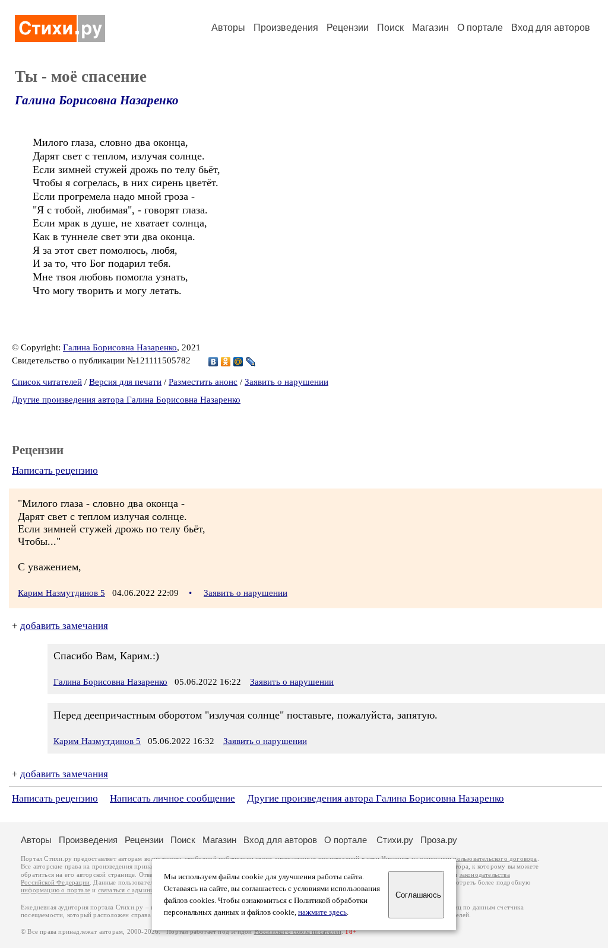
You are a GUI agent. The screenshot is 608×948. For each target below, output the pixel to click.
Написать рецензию (55, 470)
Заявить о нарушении (286, 382)
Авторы (228, 28)
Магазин (430, 28)
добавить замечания (64, 625)
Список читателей (47, 382)
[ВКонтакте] (213, 361)
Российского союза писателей (297, 931)
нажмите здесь (322, 912)
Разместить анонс (203, 382)
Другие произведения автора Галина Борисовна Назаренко (126, 399)
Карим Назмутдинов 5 (61, 593)
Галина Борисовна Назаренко (97, 100)
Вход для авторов (550, 28)
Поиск (390, 28)
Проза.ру (438, 840)
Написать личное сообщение (172, 798)
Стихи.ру (394, 840)
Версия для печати (125, 382)
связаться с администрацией (139, 890)
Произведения (286, 28)
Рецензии (348, 28)
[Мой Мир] (238, 361)
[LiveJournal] (251, 361)
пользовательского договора (495, 859)
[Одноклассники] (226, 361)
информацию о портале (55, 890)
